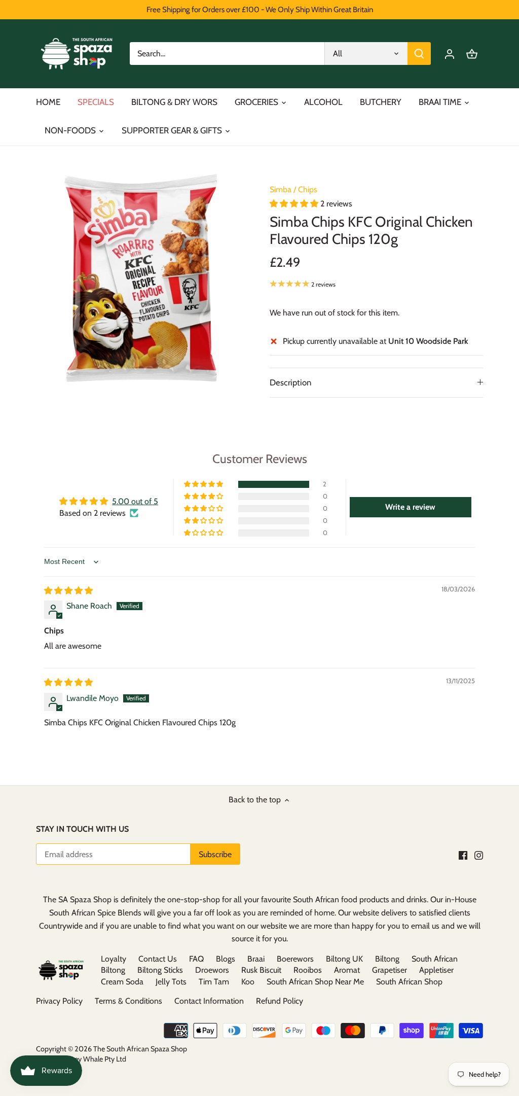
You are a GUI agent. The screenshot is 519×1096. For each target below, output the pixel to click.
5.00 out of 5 (135, 501)
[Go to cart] (472, 53)
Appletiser (436, 970)
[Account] (449, 53)
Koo (247, 981)
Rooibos (307, 970)
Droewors (212, 970)
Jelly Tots (171, 981)
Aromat (347, 970)
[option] (140, 278)
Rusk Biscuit (261, 970)
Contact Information (209, 1001)
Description (290, 382)
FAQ (196, 959)
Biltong (387, 959)
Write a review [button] (410, 507)
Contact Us (157, 959)
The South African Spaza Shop (140, 1048)
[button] (295, 203)
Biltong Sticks (160, 970)
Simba (280, 189)
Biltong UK (344, 959)
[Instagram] (478, 855)
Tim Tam (214, 981)
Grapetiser (389, 970)
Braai (256, 959)
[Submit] (419, 53)
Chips (307, 189)
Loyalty (113, 959)
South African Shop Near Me (315, 981)
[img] (68, 590)
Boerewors (295, 959)
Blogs (225, 959)
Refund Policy (279, 1001)
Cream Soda (122, 981)
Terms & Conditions (128, 1001)
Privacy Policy (59, 1001)
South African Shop (409, 981)
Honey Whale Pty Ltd (93, 1059)
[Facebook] (463, 855)
